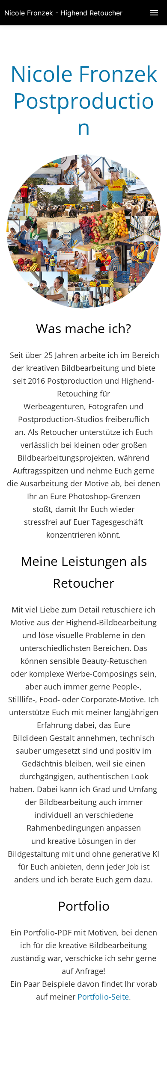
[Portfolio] (83, 305)
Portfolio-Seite (103, 996)
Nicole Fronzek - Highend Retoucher (63, 13)
